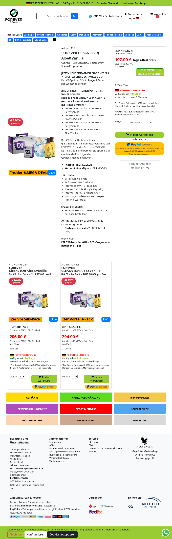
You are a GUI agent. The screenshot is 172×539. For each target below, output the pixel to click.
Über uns (93, 442)
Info (52, 172)
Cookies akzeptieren (62, 534)
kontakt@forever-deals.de (29, 468)
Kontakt (93, 451)
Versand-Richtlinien (59, 458)
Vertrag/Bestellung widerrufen (64, 451)
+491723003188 (21, 465)
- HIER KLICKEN (78, 164)
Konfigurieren (36, 534)
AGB (51, 445)
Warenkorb (160, 15)
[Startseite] (13, 15)
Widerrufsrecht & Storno (61, 448)
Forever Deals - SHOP (20, 452)
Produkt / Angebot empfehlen (139, 166)
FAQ (91, 445)
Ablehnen (16, 534)
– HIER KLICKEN (86, 168)
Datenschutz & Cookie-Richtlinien (105, 448)
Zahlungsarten (56, 461)
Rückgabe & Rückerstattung (63, 454)
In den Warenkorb (141, 135)
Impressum (55, 442)
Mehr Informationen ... (118, 529)
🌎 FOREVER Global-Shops (105, 16)
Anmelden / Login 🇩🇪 (134, 16)
